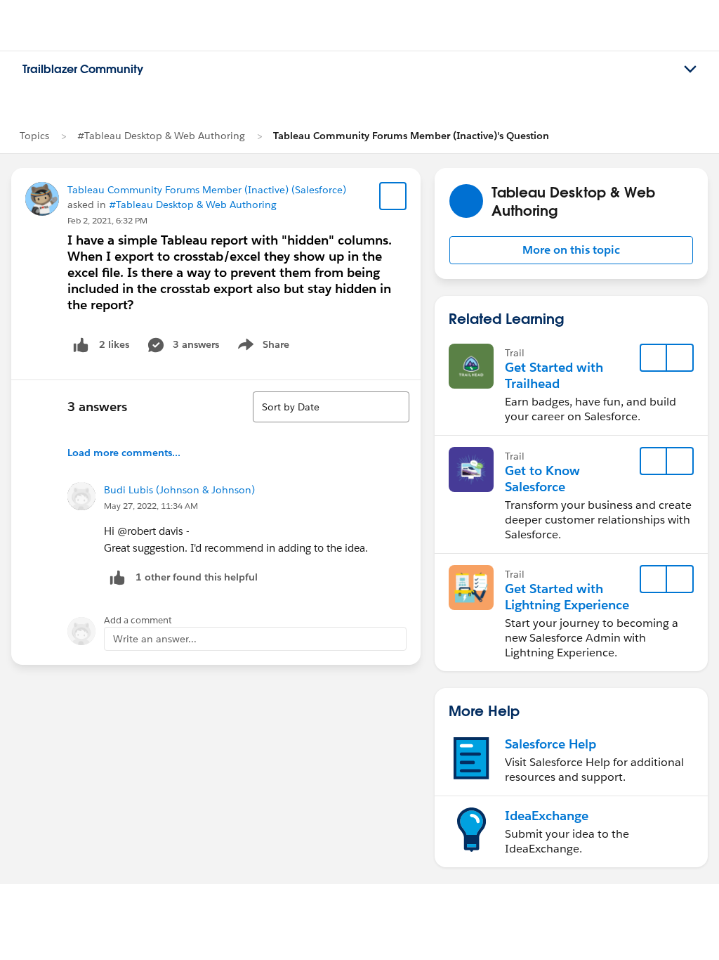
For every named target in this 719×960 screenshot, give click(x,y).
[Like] (80, 344)
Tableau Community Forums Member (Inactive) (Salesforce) (206, 189)
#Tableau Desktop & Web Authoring (161, 135)
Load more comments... (123, 452)
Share (261, 347)
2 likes (114, 344)
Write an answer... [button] (155, 639)
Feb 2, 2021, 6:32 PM (107, 220)
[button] (571, 250)
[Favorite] (393, 196)
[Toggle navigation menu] (690, 69)
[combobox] (331, 406)
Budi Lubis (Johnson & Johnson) (179, 490)
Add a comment (138, 620)
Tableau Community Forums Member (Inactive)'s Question (411, 135)
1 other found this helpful (197, 577)
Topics (34, 135)
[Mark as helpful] (117, 577)
